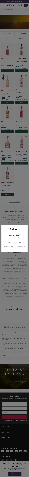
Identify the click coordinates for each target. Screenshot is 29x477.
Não (20, 242)
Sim (9, 242)
